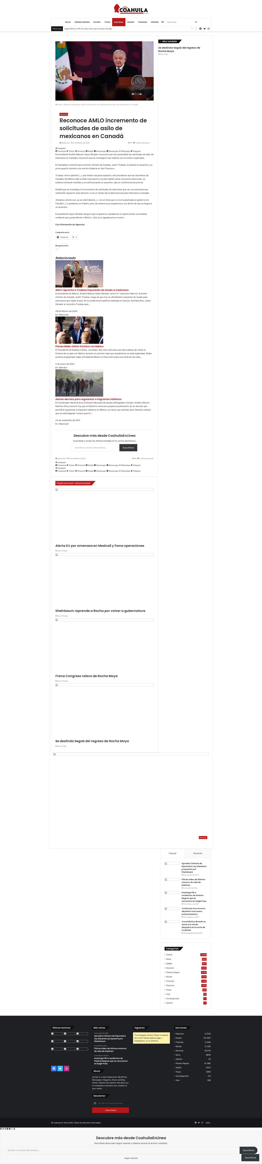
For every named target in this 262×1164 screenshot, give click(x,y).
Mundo (130, 22)
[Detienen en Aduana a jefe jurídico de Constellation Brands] (57, 1035)
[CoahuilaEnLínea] (131, 9)
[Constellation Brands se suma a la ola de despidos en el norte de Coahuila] (172, 925)
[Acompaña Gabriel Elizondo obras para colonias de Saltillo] (82, 1051)
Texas (107, 22)
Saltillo (169, 963)
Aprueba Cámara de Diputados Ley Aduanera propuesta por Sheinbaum (194, 867)
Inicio (68, 22)
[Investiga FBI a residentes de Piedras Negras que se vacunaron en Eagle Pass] (172, 896)
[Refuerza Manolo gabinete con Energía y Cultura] (57, 1051)
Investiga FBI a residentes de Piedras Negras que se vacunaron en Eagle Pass (194, 896)
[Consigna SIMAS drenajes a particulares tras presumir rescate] (69, 1051)
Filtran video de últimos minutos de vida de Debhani (193, 882)
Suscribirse (248, 1150)
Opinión (155, 22)
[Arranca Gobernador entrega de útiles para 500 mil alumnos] (57, 1043)
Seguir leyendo (131, 1158)
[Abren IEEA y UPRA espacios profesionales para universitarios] (82, 1043)
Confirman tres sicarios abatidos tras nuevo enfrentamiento (193, 911)
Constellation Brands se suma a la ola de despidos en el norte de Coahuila (194, 926)
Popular (172, 853)
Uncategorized (172, 998)
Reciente (198, 853)
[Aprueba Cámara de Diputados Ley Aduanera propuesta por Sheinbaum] (172, 867)
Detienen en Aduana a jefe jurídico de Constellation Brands (89, 29)
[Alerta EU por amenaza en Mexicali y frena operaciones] (69, 1043)
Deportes (170, 985)
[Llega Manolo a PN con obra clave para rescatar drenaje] (82, 1035)
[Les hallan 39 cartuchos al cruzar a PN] (69, 1035)
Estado (97, 22)
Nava (168, 959)
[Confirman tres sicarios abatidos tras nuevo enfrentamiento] (172, 912)
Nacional (118, 22)
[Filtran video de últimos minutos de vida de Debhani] (172, 883)
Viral (168, 994)
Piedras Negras (82, 22)
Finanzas (142, 22)
